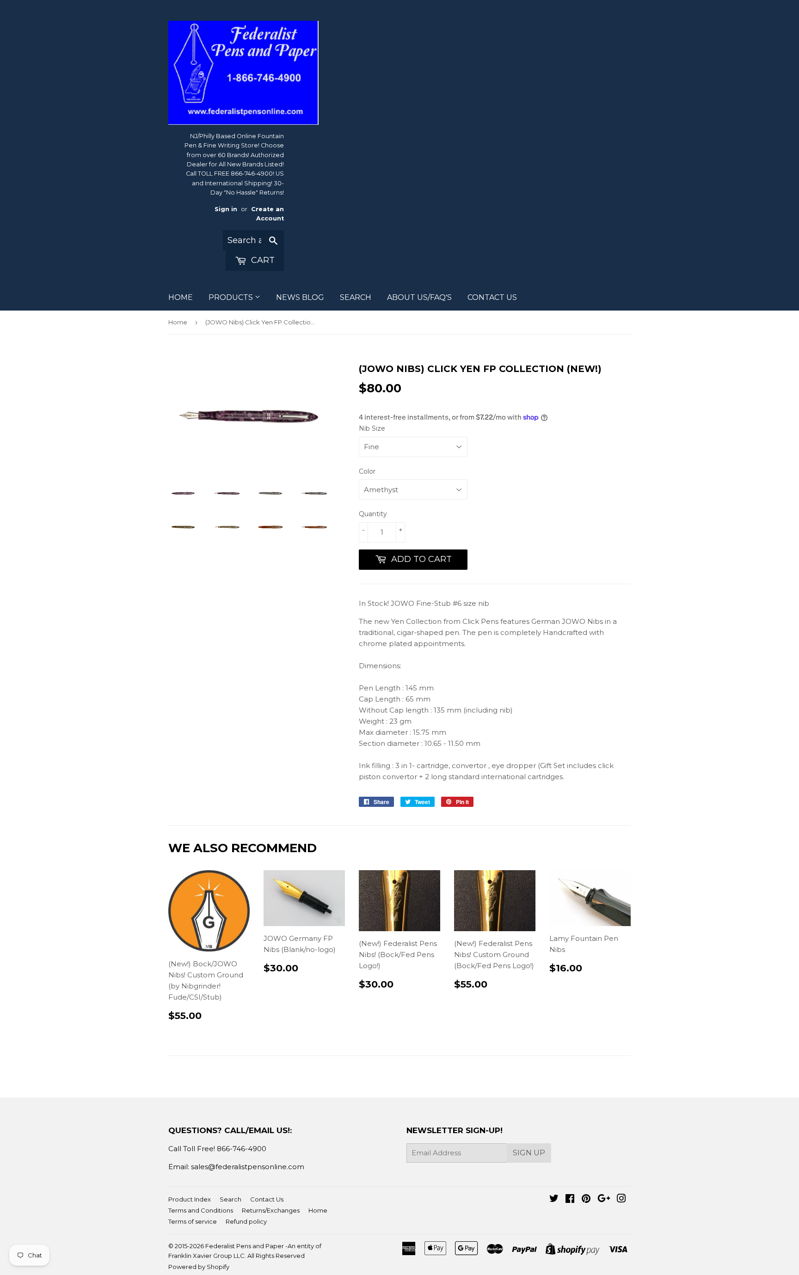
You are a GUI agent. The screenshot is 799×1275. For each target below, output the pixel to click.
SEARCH (355, 297)
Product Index (189, 1199)
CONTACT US (492, 297)
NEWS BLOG (300, 297)
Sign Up (529, 1152)
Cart (262, 260)
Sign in (226, 209)
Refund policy (246, 1221)
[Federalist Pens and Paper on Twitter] (554, 1199)
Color (367, 471)
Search (230, 1199)
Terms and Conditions (200, 1210)
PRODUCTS (232, 297)
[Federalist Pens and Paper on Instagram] (621, 1199)
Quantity (373, 514)
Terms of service (192, 1221)
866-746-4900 (241, 1148)
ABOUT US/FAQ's (419, 297)
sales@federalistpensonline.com (247, 1166)
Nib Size (372, 428)
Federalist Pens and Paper (244, 1246)
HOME (180, 297)
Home (177, 322)
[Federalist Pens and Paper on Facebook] (570, 1199)
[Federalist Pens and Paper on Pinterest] (586, 1199)
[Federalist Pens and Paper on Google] (603, 1199)
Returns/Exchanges (271, 1210)
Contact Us (266, 1199)
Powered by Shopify (198, 1266)
